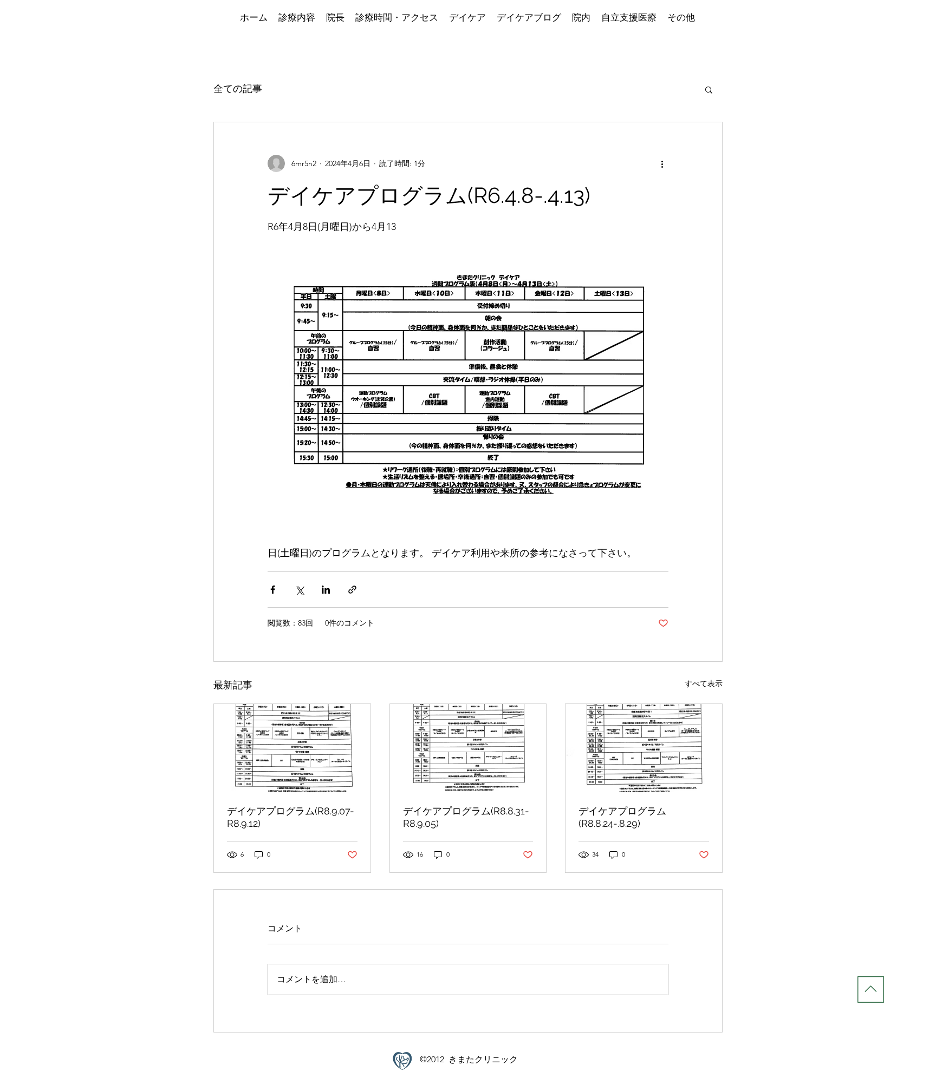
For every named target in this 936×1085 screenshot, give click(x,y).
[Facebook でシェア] (273, 589)
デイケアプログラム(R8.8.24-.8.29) (622, 817)
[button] (709, 89)
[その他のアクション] (661, 163)
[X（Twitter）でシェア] (299, 589)
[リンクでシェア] (352, 589)
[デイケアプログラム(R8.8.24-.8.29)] (644, 748)
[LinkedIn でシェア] (326, 589)
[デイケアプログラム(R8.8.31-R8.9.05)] (468, 748)
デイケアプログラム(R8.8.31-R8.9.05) (466, 817)
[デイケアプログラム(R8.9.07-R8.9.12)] (292, 748)
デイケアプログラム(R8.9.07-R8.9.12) (290, 817)
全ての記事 (237, 89)
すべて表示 (704, 683)
